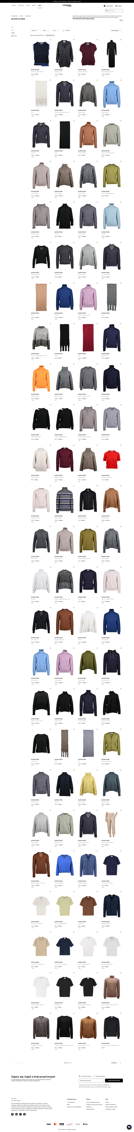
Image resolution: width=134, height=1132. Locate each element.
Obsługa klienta (90, 1109)
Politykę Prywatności (101, 1085)
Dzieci (28, 5)
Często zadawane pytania (92, 1102)
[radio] (79, 1076)
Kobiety (14, 5)
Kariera (107, 1102)
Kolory (44, 30)
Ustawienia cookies (110, 1109)
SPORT (34, 5)
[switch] (65, 30)
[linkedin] (16, 1114)
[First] (14, 1062)
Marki (39, 5)
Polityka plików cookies (111, 1107)
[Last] (120, 1062)
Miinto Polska (17, 1100)
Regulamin (89, 1107)
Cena (54, 30)
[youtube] (20, 1114)
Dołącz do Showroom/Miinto (74, 1107)
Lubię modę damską (86, 1076)
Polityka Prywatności (110, 1104)
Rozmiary (34, 30)
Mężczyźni (21, 5)
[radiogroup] (101, 1076)
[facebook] (24, 1114)
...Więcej (121, 20)
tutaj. (110, 1087)
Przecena (67, 30)
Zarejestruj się (114, 1080)
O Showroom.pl (71, 1102)
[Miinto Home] (67, 6)
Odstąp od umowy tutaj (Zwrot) (94, 1104)
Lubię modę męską (100, 1076)
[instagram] (12, 1114)
